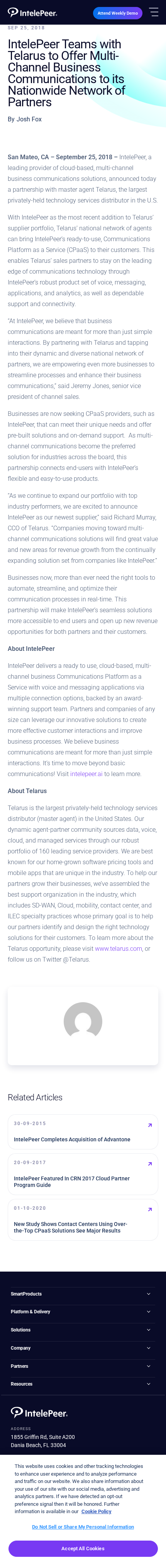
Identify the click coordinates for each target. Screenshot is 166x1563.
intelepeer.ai (86, 774)
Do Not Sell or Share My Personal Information (83, 1527)
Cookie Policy (96, 1511)
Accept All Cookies (82, 1548)
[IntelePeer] (32, 12)
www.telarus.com (118, 948)
